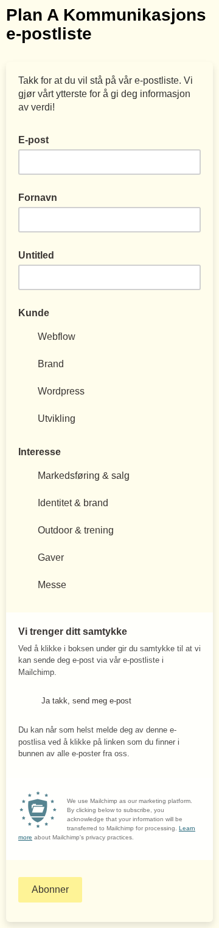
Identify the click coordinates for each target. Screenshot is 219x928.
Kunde (33, 313)
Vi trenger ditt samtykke (72, 631)
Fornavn (37, 197)
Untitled (36, 255)
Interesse (39, 452)
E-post (37, 139)
